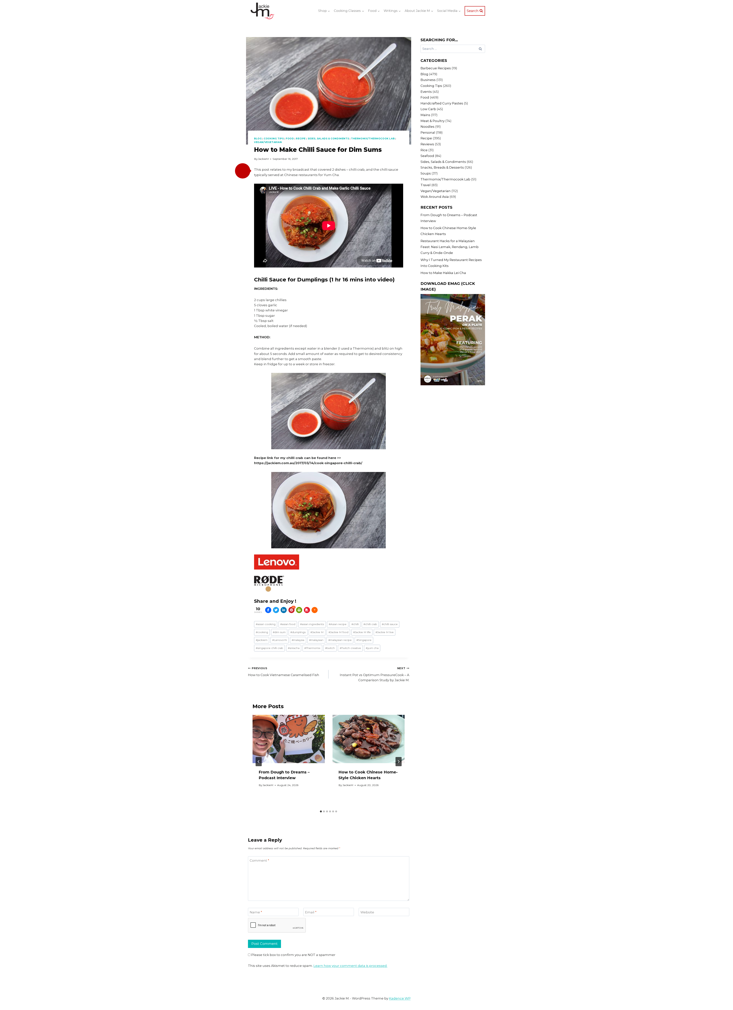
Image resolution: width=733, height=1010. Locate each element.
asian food (287, 624)
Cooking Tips (274, 138)
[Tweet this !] (276, 610)
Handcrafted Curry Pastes (442, 103)
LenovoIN (279, 640)
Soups (426, 173)
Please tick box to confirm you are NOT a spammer (292, 955)
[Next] (399, 761)
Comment (259, 860)
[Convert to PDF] (307, 610)
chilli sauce (390, 624)
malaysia (298, 640)
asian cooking (265, 624)
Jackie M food (338, 632)
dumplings (298, 632)
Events (426, 92)
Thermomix (312, 648)
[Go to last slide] (259, 761)
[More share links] (315, 610)
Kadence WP (400, 998)
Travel (426, 185)
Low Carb (428, 109)
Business (428, 80)
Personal (428, 132)
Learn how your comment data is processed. (350, 966)
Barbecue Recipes (436, 68)
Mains (425, 115)
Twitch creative (350, 648)
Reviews (427, 144)
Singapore (363, 640)
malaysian (316, 640)
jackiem (261, 640)
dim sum (279, 632)
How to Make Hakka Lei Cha (443, 273)
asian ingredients (312, 624)
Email (310, 912)
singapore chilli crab (269, 648)
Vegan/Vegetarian (268, 142)
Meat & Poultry (433, 121)
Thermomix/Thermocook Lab (373, 138)
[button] (242, 171)
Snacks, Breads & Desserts (442, 167)
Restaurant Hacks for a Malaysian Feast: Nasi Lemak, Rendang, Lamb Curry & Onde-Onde (450, 247)
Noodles (427, 126)
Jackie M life (362, 632)
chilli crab (370, 624)
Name (256, 912)
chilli (355, 624)
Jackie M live (384, 632)
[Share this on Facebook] (268, 610)
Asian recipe (337, 624)
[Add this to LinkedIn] (284, 610)
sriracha (293, 648)
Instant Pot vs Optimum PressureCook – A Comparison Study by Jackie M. (374, 674)
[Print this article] (299, 610)
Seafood (427, 156)
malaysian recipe (340, 640)
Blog (258, 138)
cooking (262, 632)
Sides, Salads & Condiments (328, 138)
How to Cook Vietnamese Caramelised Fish (283, 672)
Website (367, 912)
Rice (424, 150)
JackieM (263, 158)
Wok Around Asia (435, 197)
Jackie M (317, 632)
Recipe (301, 138)
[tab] (321, 811)
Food (290, 138)
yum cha (372, 648)
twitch (330, 648)
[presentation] (289, 739)
